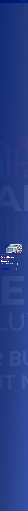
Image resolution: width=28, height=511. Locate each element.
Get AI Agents (24, 1)
